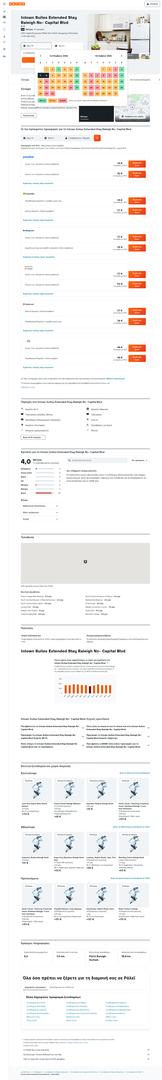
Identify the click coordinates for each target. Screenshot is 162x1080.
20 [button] (77, 81)
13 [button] (77, 75)
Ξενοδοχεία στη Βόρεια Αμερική (56, 1072)
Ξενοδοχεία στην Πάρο (36, 1006)
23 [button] (52, 87)
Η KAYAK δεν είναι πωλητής (36, 1050)
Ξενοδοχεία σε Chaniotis (37, 1010)
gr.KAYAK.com (25, 1072)
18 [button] (65, 81)
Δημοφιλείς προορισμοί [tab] (35, 987)
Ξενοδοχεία (37, 1072)
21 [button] (40, 87)
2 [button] (52, 69)
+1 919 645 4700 (28, 36)
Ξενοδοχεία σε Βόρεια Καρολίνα (112, 1072)
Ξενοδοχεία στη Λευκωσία (38, 1013)
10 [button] (59, 75)
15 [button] (46, 81)
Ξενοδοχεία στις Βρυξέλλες (77, 1010)
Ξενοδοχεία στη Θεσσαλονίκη (118, 1010)
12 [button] (71, 75)
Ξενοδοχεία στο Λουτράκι (76, 1006)
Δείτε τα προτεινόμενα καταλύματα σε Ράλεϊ (130, 878)
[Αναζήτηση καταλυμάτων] (4, 16)
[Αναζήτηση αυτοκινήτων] (4, 22)
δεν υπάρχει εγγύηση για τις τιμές (76, 1042)
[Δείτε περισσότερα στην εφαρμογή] (4, 29)
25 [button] (65, 87)
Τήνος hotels (32, 1020)
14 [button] (40, 81)
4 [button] (64, 69)
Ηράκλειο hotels (72, 1017)
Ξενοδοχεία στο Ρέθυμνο (116, 1003)
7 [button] (40, 75)
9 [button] (52, 75)
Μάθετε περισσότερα (115, 379)
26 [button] (71, 87)
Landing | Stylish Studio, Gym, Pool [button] (101, 857)
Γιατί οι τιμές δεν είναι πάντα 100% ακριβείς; (44, 1059)
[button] (4, 4)
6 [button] (76, 69)
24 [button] (58, 87)
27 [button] (77, 87)
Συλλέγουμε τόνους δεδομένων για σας (42, 1054)
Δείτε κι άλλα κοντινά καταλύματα (135, 773)
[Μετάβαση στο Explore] (4, 36)
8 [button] (46, 75)
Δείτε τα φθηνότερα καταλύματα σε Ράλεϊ (131, 827)
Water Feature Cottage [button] (128, 909)
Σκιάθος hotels (112, 1020)
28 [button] (40, 93)
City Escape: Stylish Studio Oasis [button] (100, 909)
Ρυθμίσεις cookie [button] (28, 387)
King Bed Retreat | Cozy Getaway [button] (68, 909)
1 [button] (46, 69)
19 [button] (71, 81)
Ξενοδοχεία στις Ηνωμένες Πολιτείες (84, 1072)
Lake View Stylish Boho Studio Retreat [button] (34, 804)
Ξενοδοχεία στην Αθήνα (76, 1003)
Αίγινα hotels (71, 1020)
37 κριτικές (39, 29)
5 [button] (70, 69)
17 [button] (58, 81)
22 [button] (46, 87)
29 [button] (46, 93)
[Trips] (4, 49)
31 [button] (116, 93)
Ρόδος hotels (111, 1017)
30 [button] (52, 93)
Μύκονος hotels (33, 1017)
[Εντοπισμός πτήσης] (4, 42)
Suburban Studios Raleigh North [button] (99, 803)
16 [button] (53, 81)
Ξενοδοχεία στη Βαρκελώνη (117, 1006)
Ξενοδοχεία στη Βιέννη (115, 1013)
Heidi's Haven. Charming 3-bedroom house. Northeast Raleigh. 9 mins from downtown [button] (134, 806)
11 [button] (64, 75)
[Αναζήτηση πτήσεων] (4, 11)
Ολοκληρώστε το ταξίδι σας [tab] (62, 987)
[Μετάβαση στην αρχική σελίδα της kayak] (17, 3)
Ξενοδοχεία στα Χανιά (36, 1003)
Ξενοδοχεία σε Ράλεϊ (134, 1072)
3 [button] (58, 69)
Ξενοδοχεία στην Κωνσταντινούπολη (81, 1013)
